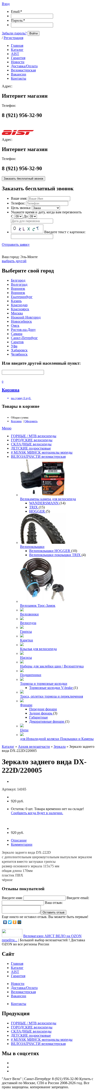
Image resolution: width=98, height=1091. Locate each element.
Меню (6, 428)
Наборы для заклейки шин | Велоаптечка (52, 666)
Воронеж (18, 288)
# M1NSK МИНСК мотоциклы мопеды (41, 452)
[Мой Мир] (19, 922)
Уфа (14, 346)
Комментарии (21, 844)
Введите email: (78, 898)
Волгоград (19, 284)
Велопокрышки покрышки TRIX (55, 555)
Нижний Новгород (26, 317)
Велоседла (28, 623)
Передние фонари (43, 709)
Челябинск (19, 354)
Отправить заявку (16, 244)
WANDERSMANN (44, 503)
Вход (6, 4)
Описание (19, 840)
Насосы (26, 657)
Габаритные (38, 717)
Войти (33, 33)
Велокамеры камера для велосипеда (48, 499)
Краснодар (19, 305)
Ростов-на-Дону (23, 330)
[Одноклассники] (14, 922)
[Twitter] (10, 922)
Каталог (8, 746)
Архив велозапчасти (34, 746)
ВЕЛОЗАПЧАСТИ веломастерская (38, 456)
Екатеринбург (22, 297)
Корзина (16, 421)
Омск (15, 325)
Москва (17, 313)
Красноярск (20, 309)
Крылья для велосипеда (38, 649)
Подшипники (30, 675)
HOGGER (37, 511)
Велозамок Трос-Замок (37, 605)
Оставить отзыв (53, 912)
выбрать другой (14, 261)
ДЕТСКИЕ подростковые (31, 448)
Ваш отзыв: (54, 903)
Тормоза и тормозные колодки (43, 683)
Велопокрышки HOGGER (50, 551)
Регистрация (13, 38)
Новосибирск (21, 321)
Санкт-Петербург (24, 338)
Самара (16, 334)
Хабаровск (19, 350)
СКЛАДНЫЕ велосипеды (31, 444)
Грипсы (26, 631)
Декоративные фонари (47, 721)
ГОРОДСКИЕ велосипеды (31, 440)
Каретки (26, 640)
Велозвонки (29, 614)
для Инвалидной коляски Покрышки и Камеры (57, 739)
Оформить (31, 421)
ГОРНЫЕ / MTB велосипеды (33, 436)
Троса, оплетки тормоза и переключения (51, 696)
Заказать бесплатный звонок (23, 178)
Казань (16, 301)
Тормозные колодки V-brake (51, 688)
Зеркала (60, 746)
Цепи (24, 730)
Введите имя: (12, 898)
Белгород (18, 280)
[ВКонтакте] (5, 922)
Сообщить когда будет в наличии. (37, 813)
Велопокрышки (32, 547)
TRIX (34, 507)
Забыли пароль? (14, 33)
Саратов (17, 342)
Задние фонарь (41, 713)
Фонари (26, 705)
